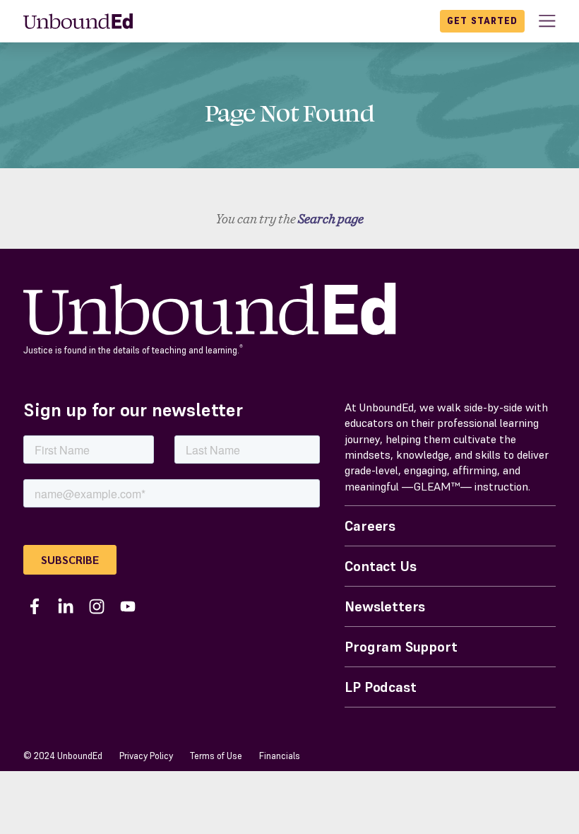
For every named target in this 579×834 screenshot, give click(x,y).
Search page (331, 219)
